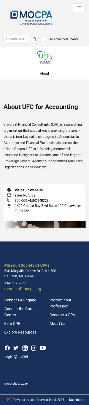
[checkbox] (43, 39)
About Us (57, 323)
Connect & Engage (20, 300)
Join (24, 357)
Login (8, 357)
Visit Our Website (29, 190)
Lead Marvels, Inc (41, 400)
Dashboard (76, 400)
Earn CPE (12, 323)
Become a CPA (62, 314)
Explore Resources (20, 332)
